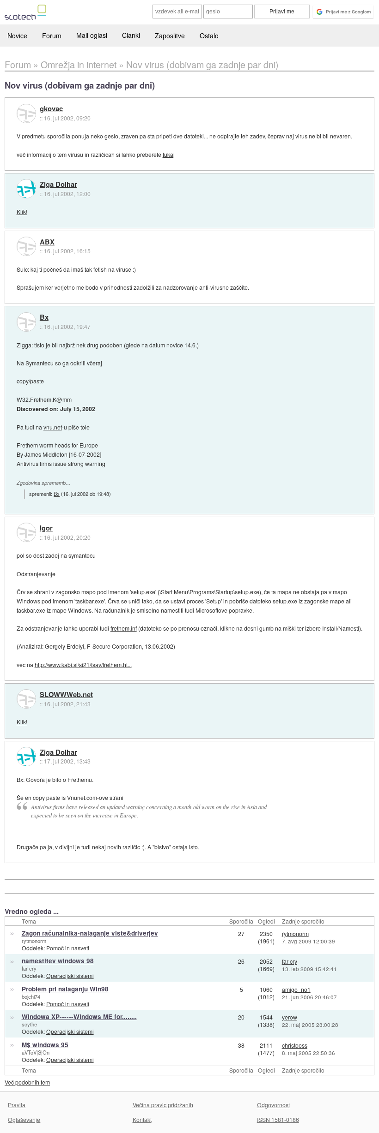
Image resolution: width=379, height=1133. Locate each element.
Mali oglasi (91, 35)
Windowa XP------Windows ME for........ (79, 1016)
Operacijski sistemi (70, 975)
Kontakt (142, 1119)
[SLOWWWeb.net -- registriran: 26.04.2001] (26, 699)
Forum (51, 35)
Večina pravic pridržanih (163, 1105)
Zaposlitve (170, 35)
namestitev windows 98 (58, 960)
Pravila (16, 1105)
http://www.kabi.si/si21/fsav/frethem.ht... (83, 664)
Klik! (22, 211)
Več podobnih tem (27, 1082)
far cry (29, 968)
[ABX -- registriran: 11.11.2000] (26, 246)
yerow (289, 1017)
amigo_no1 (296, 989)
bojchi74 (31, 996)
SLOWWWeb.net (66, 694)
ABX (47, 242)
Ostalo (209, 35)
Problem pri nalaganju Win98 (65, 988)
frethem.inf (123, 628)
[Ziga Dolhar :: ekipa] (26, 188)
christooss (294, 1045)
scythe (29, 1024)
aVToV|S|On (35, 1052)
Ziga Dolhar (58, 184)
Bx (44, 317)
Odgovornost (273, 1105)
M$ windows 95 (45, 1044)
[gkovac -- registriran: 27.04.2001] (26, 113)
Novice (17, 35)
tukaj (169, 154)
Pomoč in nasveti (67, 948)
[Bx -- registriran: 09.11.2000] (26, 322)
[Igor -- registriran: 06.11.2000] (26, 532)
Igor (46, 528)
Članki (131, 35)
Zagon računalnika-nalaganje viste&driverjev (90, 933)
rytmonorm (34, 940)
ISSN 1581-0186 (278, 1119)
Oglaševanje (24, 1119)
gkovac (51, 108)
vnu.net (52, 427)
